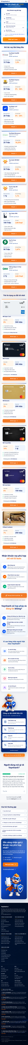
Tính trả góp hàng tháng (6, 955)
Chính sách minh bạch (19, 924)
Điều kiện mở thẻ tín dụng (19, 985)
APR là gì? (16, 968)
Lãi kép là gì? (3, 978)
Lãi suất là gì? (4, 975)
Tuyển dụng (3, 929)
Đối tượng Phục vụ (4, 926)
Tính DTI (2, 959)
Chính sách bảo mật (14, 34)
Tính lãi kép (3, 953)
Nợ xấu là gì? (3, 971)
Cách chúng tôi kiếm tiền (6, 938)
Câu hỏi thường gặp (5, 931)
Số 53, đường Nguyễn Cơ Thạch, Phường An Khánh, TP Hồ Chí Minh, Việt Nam (14, 1041)
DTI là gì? (16, 975)
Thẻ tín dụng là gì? (18, 982)
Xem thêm (3, 994)
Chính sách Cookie (18, 940)
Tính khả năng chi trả (5, 956)
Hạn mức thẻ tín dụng (19, 984)
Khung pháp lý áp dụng (19, 941)
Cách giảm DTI (17, 978)
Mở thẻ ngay (13, 336)
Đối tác (2, 923)
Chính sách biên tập (19, 920)
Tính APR (3, 961)
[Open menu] (26, 1)
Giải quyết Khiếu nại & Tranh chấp (20, 944)
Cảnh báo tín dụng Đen (5, 941)
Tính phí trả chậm (4, 958)
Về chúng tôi (3, 920)
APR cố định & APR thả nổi (20, 971)
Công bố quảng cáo (5, 937)
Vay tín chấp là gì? (4, 982)
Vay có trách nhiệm (5, 940)
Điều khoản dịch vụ (18, 938)
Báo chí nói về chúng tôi (6, 924)
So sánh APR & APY (18, 969)
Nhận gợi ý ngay (9, 864)
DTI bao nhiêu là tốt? (19, 977)
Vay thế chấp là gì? (4, 984)
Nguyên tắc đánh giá (19, 921)
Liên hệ (2, 927)
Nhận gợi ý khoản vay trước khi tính (13, 755)
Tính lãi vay (3, 951)
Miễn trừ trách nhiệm (5, 943)
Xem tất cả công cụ (14, 750)
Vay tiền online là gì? (5, 985)
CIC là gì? (3, 968)
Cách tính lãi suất (4, 977)
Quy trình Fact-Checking (19, 923)
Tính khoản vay (4, 950)
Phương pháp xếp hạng (19, 926)
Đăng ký (13, 73)
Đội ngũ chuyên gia (5, 921)
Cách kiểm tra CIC (4, 969)
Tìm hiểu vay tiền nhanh (8, 869)
